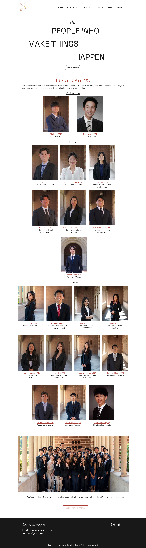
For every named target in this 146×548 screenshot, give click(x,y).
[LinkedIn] (118, 524)
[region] (56, 114)
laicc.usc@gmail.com (33, 533)
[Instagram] (113, 524)
